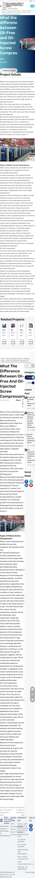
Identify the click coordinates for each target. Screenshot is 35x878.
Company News (27, 11)
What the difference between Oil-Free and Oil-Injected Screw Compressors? (16, 13)
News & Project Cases (13, 11)
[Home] (1, 6)
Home (3, 11)
